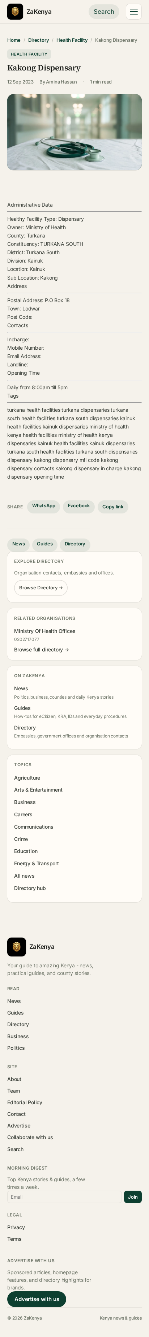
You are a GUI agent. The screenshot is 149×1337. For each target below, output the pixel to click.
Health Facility (72, 40)
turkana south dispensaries (88, 418)
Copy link (112, 506)
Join (133, 1197)
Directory (38, 40)
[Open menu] (134, 12)
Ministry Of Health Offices (44, 631)
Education (25, 851)
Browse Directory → (41, 587)
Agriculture (27, 778)
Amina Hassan (61, 82)
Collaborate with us (30, 1137)
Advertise (18, 1125)
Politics (16, 1048)
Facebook (79, 505)
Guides (44, 543)
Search (104, 11)
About (14, 1079)
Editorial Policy (24, 1102)
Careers (23, 814)
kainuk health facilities (63, 443)
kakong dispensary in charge (88, 468)
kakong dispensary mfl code (66, 460)
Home (14, 40)
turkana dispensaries (85, 410)
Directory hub (30, 888)
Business (25, 802)
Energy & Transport (36, 863)
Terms (14, 1239)
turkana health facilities (33, 410)
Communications (33, 827)
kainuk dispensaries (65, 426)
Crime (21, 839)
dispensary (20, 460)
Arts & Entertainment (38, 790)
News (18, 543)
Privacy (16, 1227)
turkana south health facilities (40, 451)
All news (24, 876)
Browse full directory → (41, 649)
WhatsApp (43, 505)
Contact (16, 1114)
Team (13, 1091)
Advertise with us (36, 1299)
